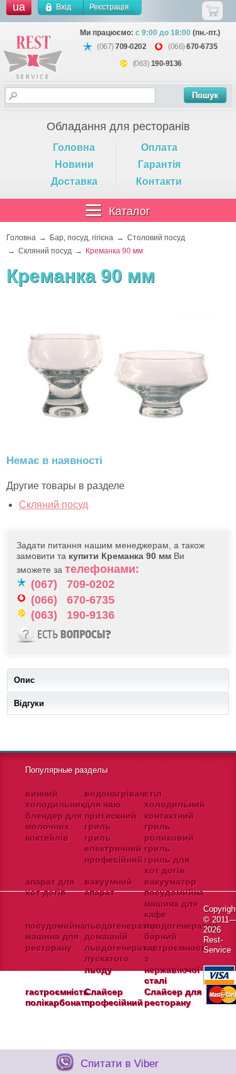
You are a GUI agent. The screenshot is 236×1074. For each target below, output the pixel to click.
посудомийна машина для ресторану (55, 937)
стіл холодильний (174, 799)
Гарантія (159, 164)
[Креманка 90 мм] (118, 377)
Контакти (159, 181)
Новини (74, 164)
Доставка (74, 181)
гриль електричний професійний (113, 849)
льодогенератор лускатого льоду (121, 959)
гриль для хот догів (166, 865)
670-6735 (201, 46)
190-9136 (166, 63)
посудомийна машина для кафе (174, 903)
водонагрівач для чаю (114, 799)
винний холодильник (55, 799)
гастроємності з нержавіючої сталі (176, 964)
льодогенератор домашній (121, 931)
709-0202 (130, 46)
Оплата (159, 147)
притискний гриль (110, 821)
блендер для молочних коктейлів (53, 827)
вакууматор (170, 882)
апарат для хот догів (49, 887)
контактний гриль (169, 821)
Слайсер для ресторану (172, 997)
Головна (74, 147)
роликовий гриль (169, 843)
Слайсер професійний (113, 997)
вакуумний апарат (108, 887)
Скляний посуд (53, 504)
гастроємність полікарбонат (57, 997)
